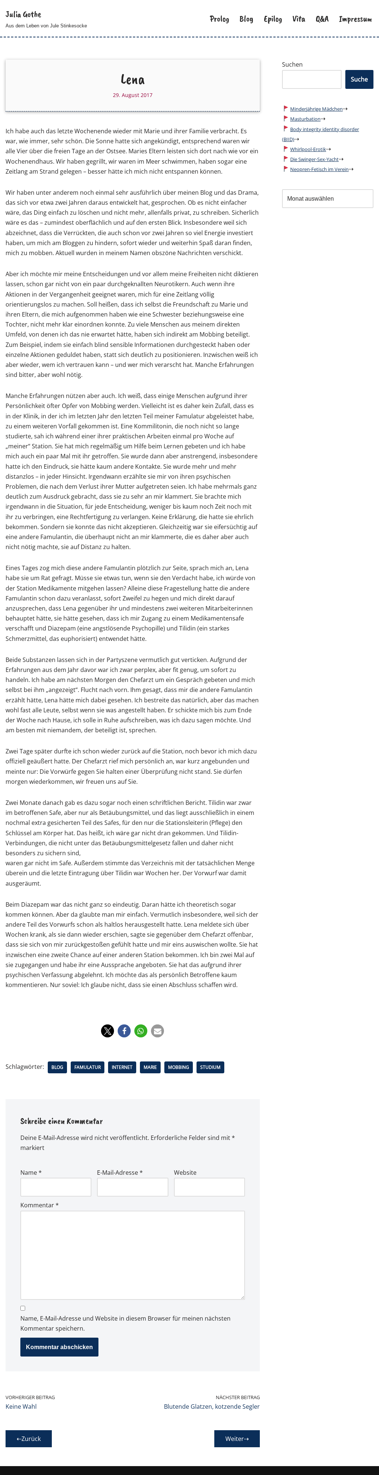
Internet (122, 1067)
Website (185, 1172)
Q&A (322, 18)
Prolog (219, 18)
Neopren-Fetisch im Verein (319, 169)
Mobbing (178, 1067)
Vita (298, 18)
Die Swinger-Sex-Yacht (314, 159)
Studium (210, 1067)
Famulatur (87, 1067)
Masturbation (305, 119)
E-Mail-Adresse (120, 1172)
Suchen (292, 64)
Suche (359, 79)
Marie (150, 1067)
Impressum (355, 18)
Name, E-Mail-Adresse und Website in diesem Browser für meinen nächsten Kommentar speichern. (125, 1323)
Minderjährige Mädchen (316, 109)
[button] (107, 1030)
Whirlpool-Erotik (308, 149)
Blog (246, 18)
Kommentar (39, 1205)
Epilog (273, 18)
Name (31, 1172)
